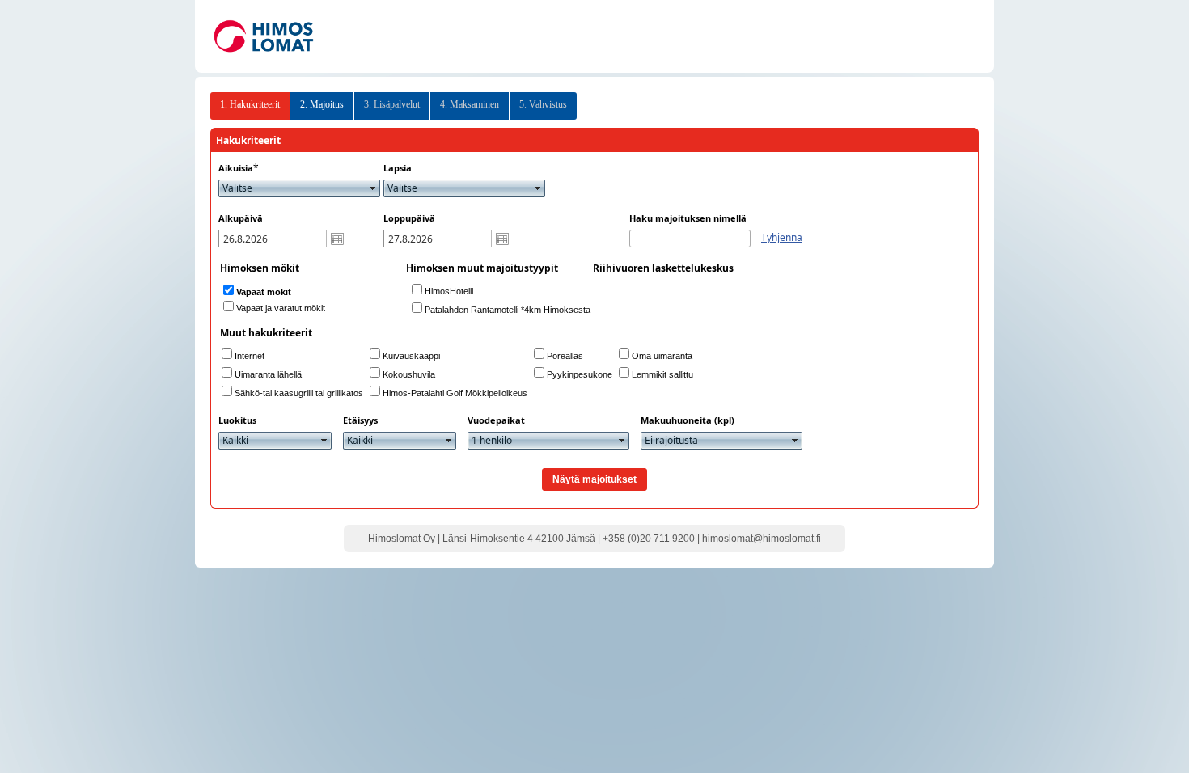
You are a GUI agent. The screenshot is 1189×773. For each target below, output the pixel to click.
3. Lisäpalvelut (392, 104)
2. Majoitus (322, 104)
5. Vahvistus (543, 104)
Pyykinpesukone (579, 374)
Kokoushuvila (409, 374)
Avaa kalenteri (337, 238)
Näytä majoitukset (594, 479)
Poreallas (565, 356)
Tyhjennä (781, 237)
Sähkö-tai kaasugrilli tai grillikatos (299, 393)
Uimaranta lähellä (268, 374)
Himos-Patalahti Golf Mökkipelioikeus (455, 393)
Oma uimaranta (662, 356)
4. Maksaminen (469, 104)
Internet (249, 356)
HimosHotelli (449, 291)
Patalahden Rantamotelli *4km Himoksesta (507, 310)
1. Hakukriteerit (250, 104)
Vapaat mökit (263, 292)
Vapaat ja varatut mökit (280, 308)
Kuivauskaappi (411, 356)
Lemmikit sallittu (662, 374)
